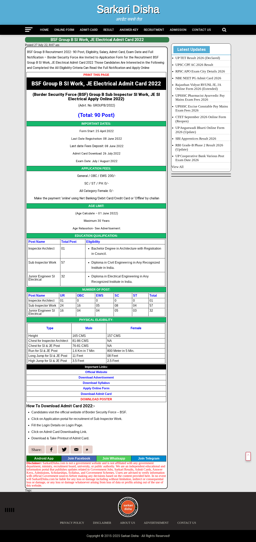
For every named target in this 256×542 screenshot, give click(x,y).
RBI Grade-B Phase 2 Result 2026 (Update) (199, 147)
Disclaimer (102, 522)
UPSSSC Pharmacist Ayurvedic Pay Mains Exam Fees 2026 (200, 97)
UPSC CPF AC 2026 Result (194, 65)
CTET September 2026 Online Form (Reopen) (200, 119)
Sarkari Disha (128, 9)
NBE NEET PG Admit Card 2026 (198, 78)
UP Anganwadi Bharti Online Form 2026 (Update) (199, 130)
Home (44, 30)
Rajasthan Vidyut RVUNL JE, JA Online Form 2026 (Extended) (198, 87)
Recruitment (154, 30)
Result (108, 30)
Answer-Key (129, 30)
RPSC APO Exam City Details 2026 (200, 71)
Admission (178, 30)
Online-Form (64, 30)
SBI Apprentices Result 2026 (195, 139)
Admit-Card (89, 30)
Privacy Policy (72, 522)
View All (177, 167)
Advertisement (156, 522)
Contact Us (201, 30)
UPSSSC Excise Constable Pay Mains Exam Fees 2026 (201, 108)
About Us (127, 522)
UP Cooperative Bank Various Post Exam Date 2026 (199, 158)
